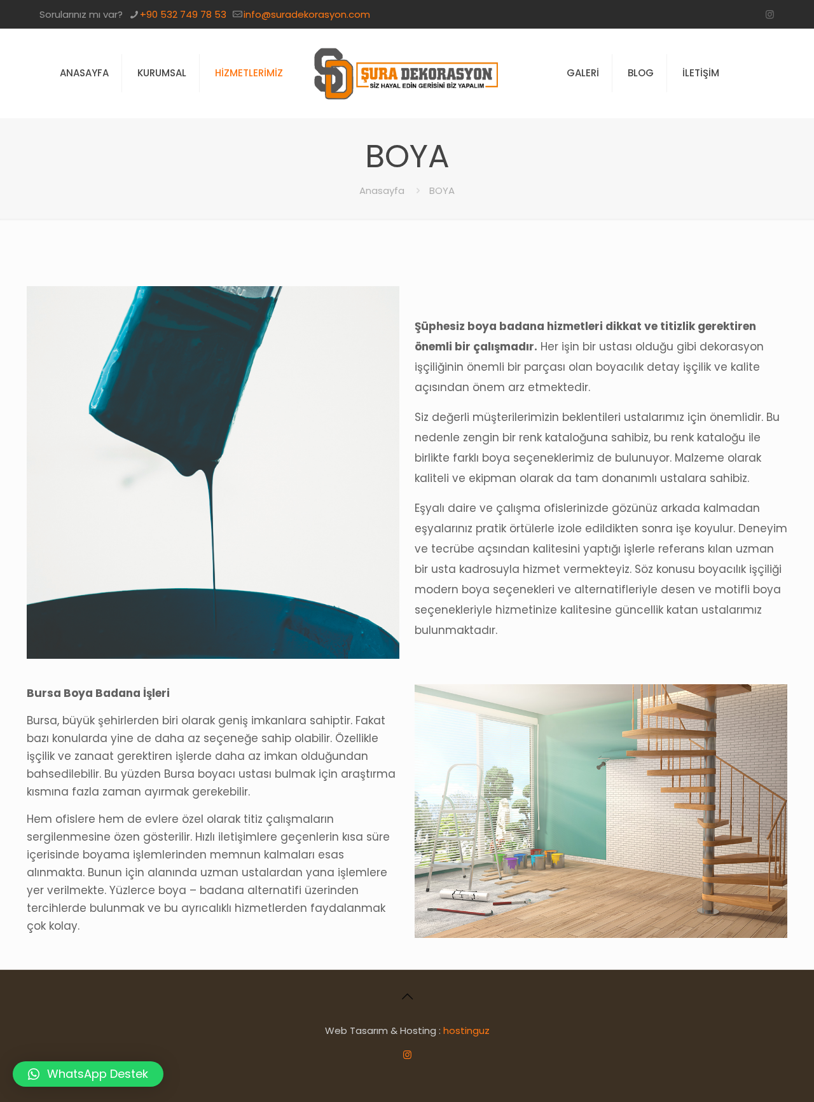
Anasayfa (381, 190)
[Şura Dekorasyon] (407, 73)
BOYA (442, 190)
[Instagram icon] (770, 14)
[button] (88, 1074)
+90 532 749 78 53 (183, 14)
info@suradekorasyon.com (307, 14)
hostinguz (466, 1030)
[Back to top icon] (407, 996)
